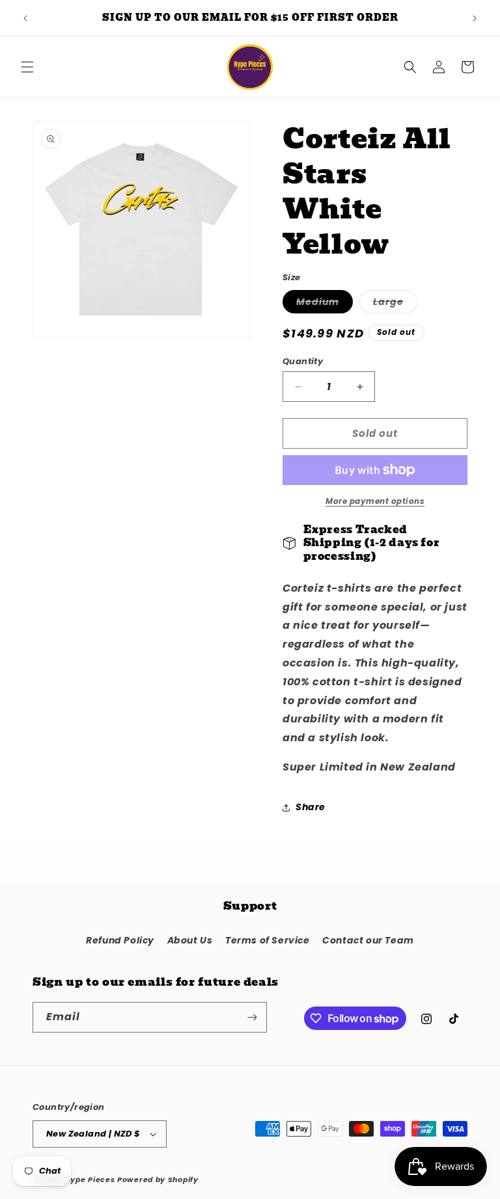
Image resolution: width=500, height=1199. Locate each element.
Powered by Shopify (158, 1179)
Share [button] (311, 806)
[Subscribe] (252, 1017)
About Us (190, 940)
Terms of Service (267, 940)
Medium (324, 304)
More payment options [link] (375, 501)
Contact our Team (368, 940)
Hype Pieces (90, 1179)
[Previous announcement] (25, 18)
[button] (27, 67)
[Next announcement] (474, 18)
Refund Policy (120, 940)
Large (395, 304)
